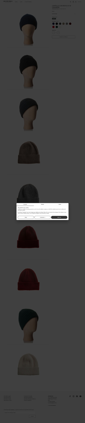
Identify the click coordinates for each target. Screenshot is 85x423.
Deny (26, 217)
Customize (42, 217)
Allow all (59, 217)
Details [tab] (42, 204)
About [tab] (60, 204)
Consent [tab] (25, 204)
